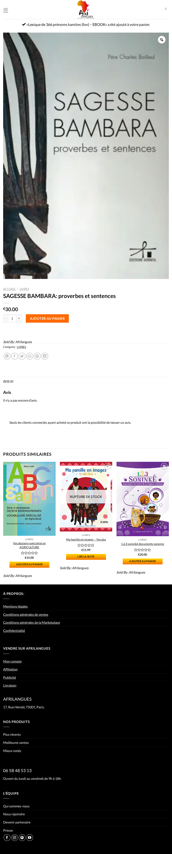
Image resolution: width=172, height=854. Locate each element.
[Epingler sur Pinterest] (37, 356)
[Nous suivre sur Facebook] (7, 837)
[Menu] (5, 9)
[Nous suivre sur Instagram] (14, 837)
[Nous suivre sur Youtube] (29, 837)
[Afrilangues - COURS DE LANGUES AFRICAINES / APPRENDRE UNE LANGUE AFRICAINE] (86, 9)
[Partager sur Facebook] (14, 356)
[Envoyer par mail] (29, 356)
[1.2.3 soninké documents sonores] (142, 499)
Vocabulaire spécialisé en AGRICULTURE (29, 545)
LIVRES (24, 289)
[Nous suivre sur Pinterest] (22, 837)
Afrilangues (23, 342)
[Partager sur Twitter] (22, 356)
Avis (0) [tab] (8, 381)
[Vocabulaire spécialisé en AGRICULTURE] (29, 499)
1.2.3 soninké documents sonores (142, 544)
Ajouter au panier (47, 318)
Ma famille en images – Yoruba (86, 539)
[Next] (168, 522)
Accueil (9, 289)
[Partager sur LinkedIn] (44, 356)
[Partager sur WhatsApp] (7, 356)
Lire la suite (86, 556)
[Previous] (3, 522)
